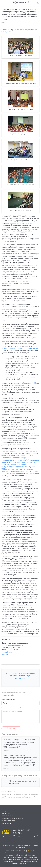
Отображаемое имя (8, 699)
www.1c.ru (5, 654)
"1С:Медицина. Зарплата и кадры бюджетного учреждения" (20, 461)
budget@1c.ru (6, 652)
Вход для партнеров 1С (9, 811)
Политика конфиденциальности (12, 818)
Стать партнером (7, 816)
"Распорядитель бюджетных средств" (24, 471)
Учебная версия (6, 813)
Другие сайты (6, 823)
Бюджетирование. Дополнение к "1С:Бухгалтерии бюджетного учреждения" (18, 465)
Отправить (11, 728)
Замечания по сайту (8, 821)
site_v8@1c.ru (19, 833)
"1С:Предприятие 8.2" (28, 383)
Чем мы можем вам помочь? (11, 708)
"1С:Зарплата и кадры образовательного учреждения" (14, 459)
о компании (31, 851)
